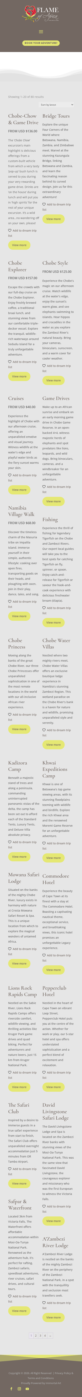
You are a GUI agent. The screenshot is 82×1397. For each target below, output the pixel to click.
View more (19, 245)
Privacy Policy (63, 1373)
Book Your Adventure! (41, 43)
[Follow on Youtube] (27, 1389)
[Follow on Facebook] (11, 1389)
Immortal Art (53, 1383)
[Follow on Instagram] (19, 1389)
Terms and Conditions (41, 1378)
